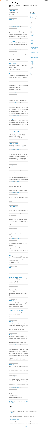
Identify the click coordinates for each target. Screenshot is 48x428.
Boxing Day (11, 106)
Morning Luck (11, 300)
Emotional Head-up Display (13, 206)
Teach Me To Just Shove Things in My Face (16, 95)
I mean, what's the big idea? (32, 13)
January (31, 71)
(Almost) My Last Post (12, 412)
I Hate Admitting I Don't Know (14, 153)
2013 (30, 72)
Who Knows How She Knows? (33, 36)
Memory (10, 267)
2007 (30, 77)
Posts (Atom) (13, 402)
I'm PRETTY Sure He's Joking (14, 196)
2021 (30, 27)
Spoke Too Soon (12, 41)
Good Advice (11, 417)
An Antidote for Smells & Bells (14, 131)
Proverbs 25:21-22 (12, 216)
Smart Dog (11, 119)
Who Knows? (11, 229)
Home (18, 401)
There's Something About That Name (15, 242)
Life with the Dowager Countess (14, 52)
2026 (30, 23)
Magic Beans (11, 321)
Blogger (26, 426)
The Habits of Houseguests (13, 185)
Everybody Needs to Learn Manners (15, 172)
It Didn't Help (11, 165)
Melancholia (32, 62)
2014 (30, 33)
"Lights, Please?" (12, 376)
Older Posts (27, 401)
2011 (30, 74)
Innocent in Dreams (12, 63)
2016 (30, 31)
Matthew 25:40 (11, 364)
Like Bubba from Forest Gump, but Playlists (14, 414)
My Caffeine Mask (12, 422)
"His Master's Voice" (24, 146)
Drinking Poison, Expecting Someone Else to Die (14, 419)
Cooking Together (12, 348)
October (31, 64)
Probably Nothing (12, 10)
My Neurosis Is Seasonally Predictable (15, 277)
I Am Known (11, 73)
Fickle (10, 255)
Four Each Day (13, 3)
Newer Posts (10, 401)
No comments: (18, 26)
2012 (30, 73)
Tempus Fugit (11, 19)
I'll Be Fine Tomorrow (12, 287)
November (32, 63)
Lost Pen (10, 334)
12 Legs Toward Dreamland (13, 143)
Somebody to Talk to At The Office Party (16, 310)
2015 (30, 32)
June (31, 67)
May (31, 68)
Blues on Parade (12, 84)
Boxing (10, 407)
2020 (30, 28)
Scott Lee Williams (31, 16)
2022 (30, 26)
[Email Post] (20, 26)
